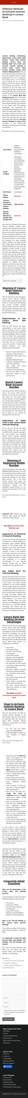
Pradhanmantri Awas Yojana (12, 1087)
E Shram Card (7, 1077)
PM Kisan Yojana (8, 1082)
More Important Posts (12, 1029)
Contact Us (6, 1056)
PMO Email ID (7, 1038)
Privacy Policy (7, 1058)
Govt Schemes (8, 1075)
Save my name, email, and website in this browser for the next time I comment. (14, 1012)
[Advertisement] (14, 38)
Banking (6, 958)
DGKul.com (23, 1094)
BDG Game (6, 1043)
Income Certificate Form (10, 1036)
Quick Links (7, 1052)
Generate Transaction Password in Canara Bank (14, 695)
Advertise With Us (8, 1061)
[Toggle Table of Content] (19, 281)
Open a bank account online (11, 1040)
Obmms (5, 1033)
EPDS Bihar (6, 1031)
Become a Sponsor (8, 1063)
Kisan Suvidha (7, 1080)
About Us (6, 1054)
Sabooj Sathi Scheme (9, 1084)
